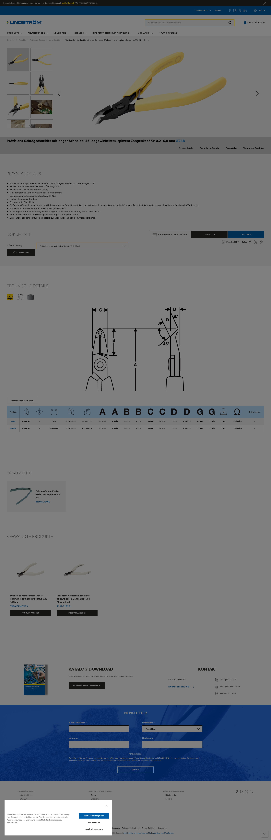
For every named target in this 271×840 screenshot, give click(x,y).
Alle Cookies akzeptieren (94, 815)
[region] (58, 817)
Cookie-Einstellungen (94, 829)
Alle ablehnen (94, 822)
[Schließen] (107, 806)
